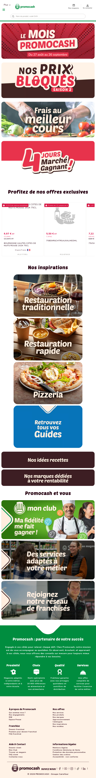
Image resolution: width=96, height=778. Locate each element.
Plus (6, 4)
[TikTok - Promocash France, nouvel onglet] (77, 768)
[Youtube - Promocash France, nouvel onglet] (65, 768)
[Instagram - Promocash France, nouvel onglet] (71, 768)
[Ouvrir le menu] (3, 9)
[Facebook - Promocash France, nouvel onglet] (59, 768)
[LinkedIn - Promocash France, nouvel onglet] (84, 768)
